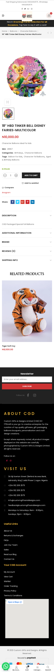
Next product (51, 33)
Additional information (16, 232)
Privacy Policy (10, 590)
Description (9, 215)
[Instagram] (31, 8)
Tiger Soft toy (8, 346)
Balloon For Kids (15, 156)
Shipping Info (10, 260)
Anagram (6, 192)
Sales (6, 549)
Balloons (13, 31)
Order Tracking (11, 586)
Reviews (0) (8, 251)
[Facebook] (22, 8)
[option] (8, 114)
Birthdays (19, 153)
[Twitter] (25, 8)
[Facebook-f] (28, 395)
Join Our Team (11, 545)
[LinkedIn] (32, 202)
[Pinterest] (27, 202)
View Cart (8, 576)
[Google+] (28, 8)
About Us (8, 531)
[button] (6, 666)
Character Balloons (28, 31)
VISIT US (15, 468)
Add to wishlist (32, 183)
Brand (5, 241)
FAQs (6, 540)
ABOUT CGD (19, 413)
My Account (9, 572)
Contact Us (9, 559)
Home (4, 31)
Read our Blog (10, 554)
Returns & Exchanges (13, 535)
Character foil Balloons (34, 156)
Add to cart (31, 175)
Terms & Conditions (13, 595)
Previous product (48, 33)
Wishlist (7, 581)
